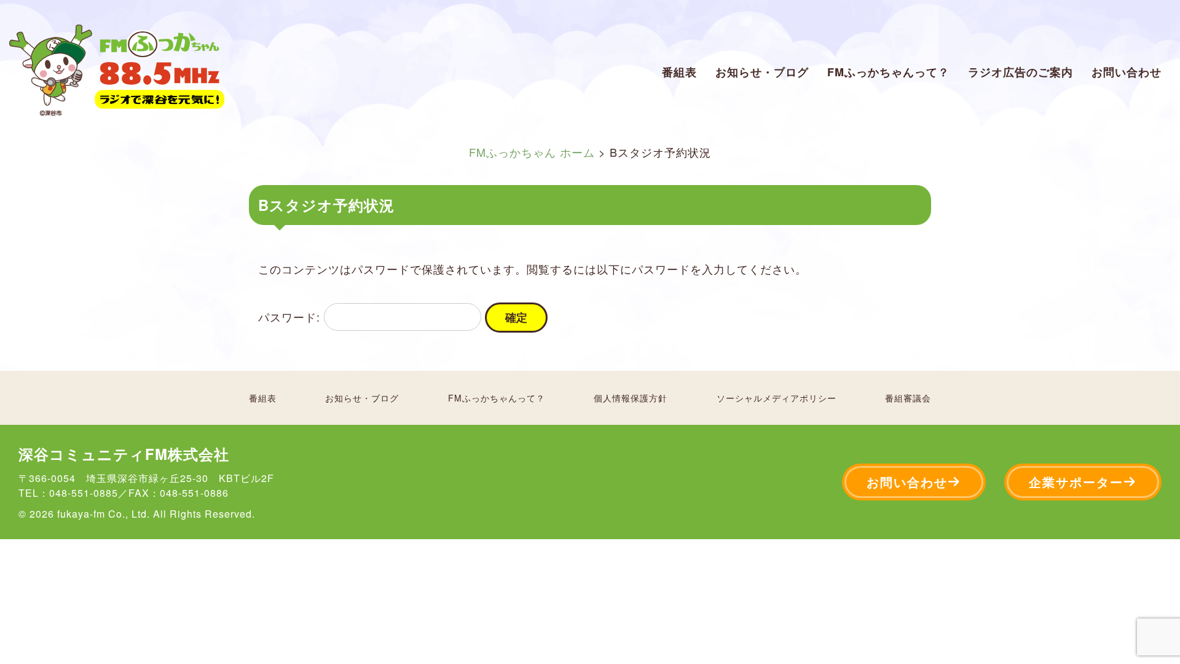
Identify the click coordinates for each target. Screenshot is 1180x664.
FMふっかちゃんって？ (888, 72)
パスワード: (291, 317)
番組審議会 (908, 398)
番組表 (679, 72)
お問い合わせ (1127, 72)
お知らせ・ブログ (762, 72)
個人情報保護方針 (630, 398)
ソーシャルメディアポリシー (776, 398)
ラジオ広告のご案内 (1020, 72)
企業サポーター (1076, 482)
